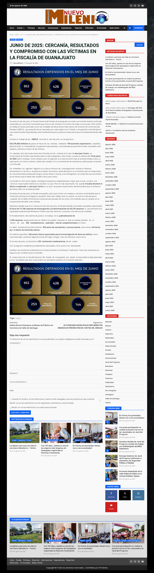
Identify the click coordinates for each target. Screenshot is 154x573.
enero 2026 (109, 173)
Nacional (41, 28)
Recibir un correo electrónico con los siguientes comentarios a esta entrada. (42, 403)
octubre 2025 (110, 185)
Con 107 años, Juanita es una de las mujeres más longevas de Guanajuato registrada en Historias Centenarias (56, 433)
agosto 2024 (110, 241)
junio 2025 (109, 201)
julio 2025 (109, 197)
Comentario (15, 343)
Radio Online (114, 28)
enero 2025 (109, 221)
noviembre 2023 (111, 278)
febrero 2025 (110, 217)
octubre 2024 (110, 233)
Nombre (14, 373)
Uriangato (109, 394)
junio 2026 (109, 152)
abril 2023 (109, 306)
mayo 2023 (109, 302)
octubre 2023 (110, 282)
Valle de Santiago (112, 398)
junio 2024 (109, 250)
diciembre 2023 (111, 274)
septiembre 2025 (112, 189)
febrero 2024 (110, 266)
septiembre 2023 (112, 286)
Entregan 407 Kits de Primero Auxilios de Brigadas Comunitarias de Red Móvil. (124, 110)
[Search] (124, 28)
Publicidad (109, 382)
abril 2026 (109, 161)
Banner (108, 326)
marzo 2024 (110, 262)
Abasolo (108, 322)
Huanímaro (109, 354)
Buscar (110, 40)
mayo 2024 (109, 254)
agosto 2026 (110, 144)
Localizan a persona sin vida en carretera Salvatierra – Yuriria (24, 433)
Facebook (138, 28)
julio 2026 (109, 148)
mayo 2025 (109, 205)
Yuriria (29, 440)
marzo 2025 (110, 213)
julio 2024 (109, 246)
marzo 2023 (110, 310)
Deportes (78, 28)
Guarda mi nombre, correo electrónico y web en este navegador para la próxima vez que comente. (53, 399)
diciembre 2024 (111, 225)
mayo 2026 (109, 157)
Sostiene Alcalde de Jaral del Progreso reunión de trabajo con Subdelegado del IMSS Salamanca (124, 87)
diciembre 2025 (111, 177)
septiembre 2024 (112, 237)
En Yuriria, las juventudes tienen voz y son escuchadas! (87, 433)
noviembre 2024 (111, 229)
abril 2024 (109, 258)
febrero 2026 (110, 169)
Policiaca (31, 28)
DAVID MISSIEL (111, 124)
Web (12, 390)
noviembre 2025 (111, 181)
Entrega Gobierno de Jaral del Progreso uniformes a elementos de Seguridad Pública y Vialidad (111, 447)
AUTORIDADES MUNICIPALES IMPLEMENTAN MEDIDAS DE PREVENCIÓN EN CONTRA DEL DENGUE (80, 325)
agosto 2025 (110, 193)
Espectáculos (66, 28)
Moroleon (109, 366)
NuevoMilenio (18, 63)
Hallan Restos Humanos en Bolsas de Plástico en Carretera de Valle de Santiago (31, 325)
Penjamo (108, 374)
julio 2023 (109, 294)
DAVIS (108, 130)
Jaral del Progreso (112, 362)
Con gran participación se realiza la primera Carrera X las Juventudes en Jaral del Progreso (111, 418)
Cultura (46, 440)
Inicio (12, 28)
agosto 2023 (110, 290)
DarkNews (90, 567)
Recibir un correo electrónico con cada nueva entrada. (34, 407)
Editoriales (89, 28)
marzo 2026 (110, 165)
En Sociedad (101, 28)
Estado (20, 28)
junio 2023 (109, 298)
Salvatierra (21, 440)
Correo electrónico (18, 382)
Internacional (53, 28)
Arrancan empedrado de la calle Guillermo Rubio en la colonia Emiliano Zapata (111, 461)
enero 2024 (109, 270)
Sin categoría (110, 390)
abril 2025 (109, 209)
